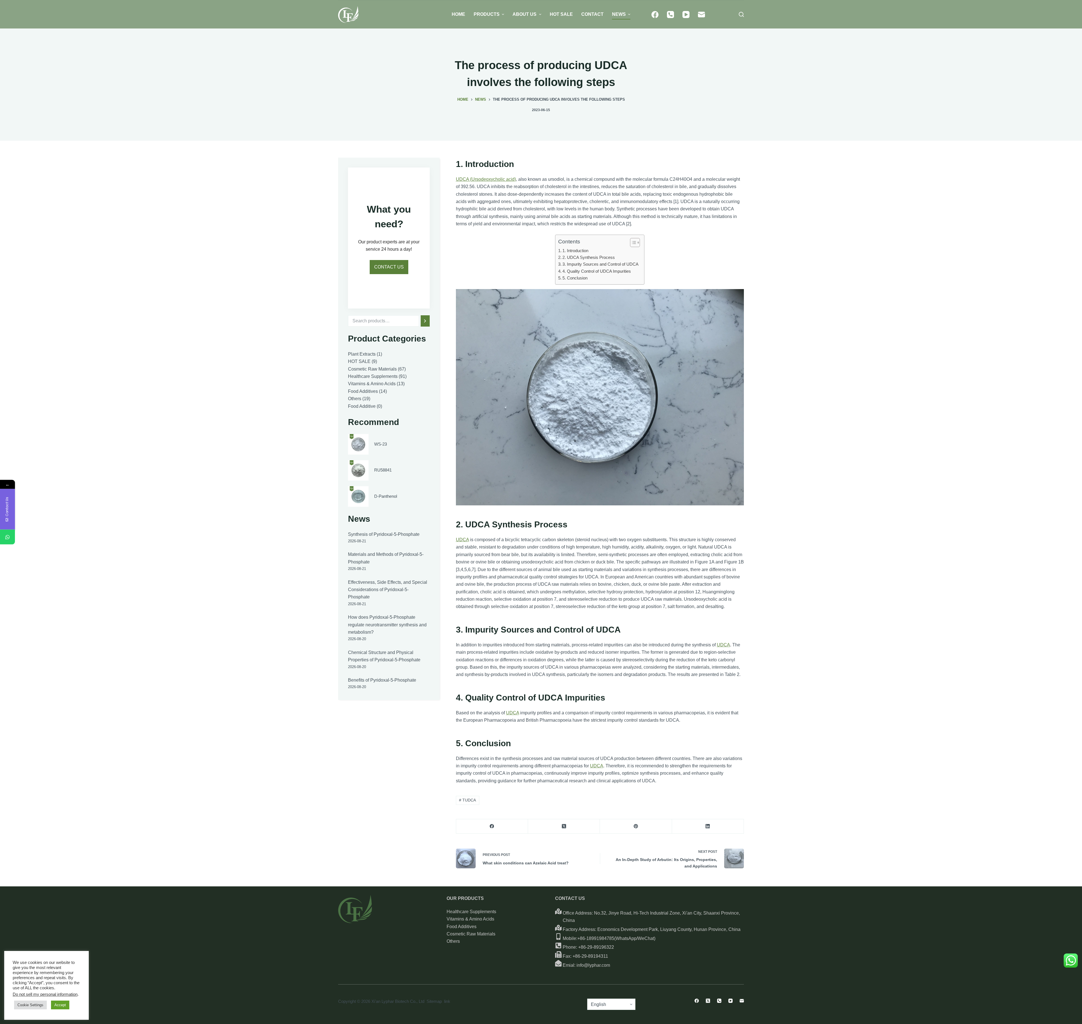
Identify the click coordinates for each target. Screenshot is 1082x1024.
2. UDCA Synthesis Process (588, 257)
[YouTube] (685, 14)
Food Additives (461, 926)
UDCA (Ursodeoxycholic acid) (486, 179)
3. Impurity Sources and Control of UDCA (600, 264)
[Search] (425, 321)
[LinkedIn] (708, 826)
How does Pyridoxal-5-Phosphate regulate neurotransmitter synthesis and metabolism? (387, 625)
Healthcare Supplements (471, 911)
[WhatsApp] (7, 536)
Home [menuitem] (458, 14)
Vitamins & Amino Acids (470, 919)
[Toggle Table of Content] (632, 242)
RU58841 (383, 470)
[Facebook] (654, 14)
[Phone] (670, 14)
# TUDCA (467, 800)
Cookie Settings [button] (30, 1005)
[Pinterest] (636, 826)
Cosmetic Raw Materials (471, 933)
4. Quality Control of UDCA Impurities (596, 271)
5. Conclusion (574, 278)
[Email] (701, 14)
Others (453, 941)
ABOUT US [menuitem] (524, 14)
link (447, 1001)
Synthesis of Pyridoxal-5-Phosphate (384, 534)
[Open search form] (741, 14)
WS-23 (380, 444)
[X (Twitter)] (564, 826)
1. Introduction (575, 250)
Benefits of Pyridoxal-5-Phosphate (382, 680)
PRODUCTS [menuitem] (487, 14)
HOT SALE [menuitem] (561, 14)
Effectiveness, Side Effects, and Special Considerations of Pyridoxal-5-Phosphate (387, 590)
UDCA (462, 539)
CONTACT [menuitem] (592, 14)
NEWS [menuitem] (619, 14)
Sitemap (434, 1001)
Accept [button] (60, 1005)
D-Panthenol (385, 496)
